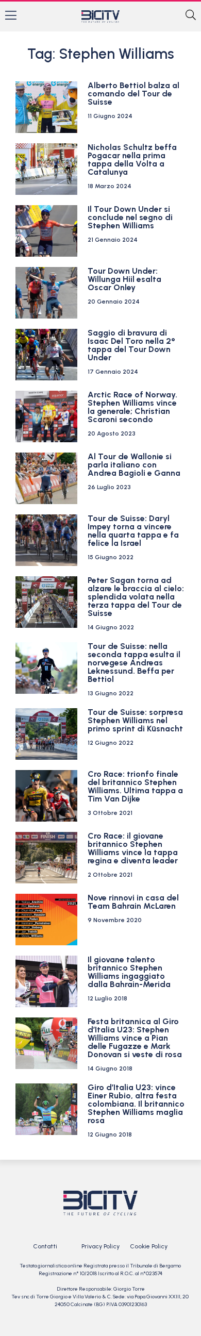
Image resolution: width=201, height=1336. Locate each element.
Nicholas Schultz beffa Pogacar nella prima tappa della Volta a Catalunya (132, 159)
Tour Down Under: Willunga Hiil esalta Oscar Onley (124, 279)
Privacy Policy (100, 1246)
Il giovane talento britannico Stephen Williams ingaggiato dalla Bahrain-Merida (129, 972)
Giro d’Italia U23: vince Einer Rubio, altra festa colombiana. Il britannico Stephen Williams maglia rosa (136, 1103)
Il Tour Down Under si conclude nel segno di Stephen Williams (130, 217)
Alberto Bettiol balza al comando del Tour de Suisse (133, 93)
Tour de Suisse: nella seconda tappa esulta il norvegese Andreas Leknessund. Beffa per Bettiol (134, 662)
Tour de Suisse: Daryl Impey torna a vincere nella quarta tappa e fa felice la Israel (133, 530)
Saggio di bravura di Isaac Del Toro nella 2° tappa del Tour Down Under (131, 345)
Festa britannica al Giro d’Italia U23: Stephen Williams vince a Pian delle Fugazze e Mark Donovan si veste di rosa (135, 1037)
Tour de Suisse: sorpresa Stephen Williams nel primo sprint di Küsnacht (135, 720)
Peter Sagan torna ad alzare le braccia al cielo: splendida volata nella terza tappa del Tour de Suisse (136, 596)
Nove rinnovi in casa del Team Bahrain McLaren (133, 902)
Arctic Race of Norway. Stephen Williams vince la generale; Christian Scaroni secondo (132, 407)
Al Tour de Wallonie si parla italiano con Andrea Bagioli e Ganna (134, 465)
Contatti (45, 1246)
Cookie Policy (148, 1246)
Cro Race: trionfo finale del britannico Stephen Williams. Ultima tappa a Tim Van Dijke (135, 786)
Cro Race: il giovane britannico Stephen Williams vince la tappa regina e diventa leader (133, 848)
